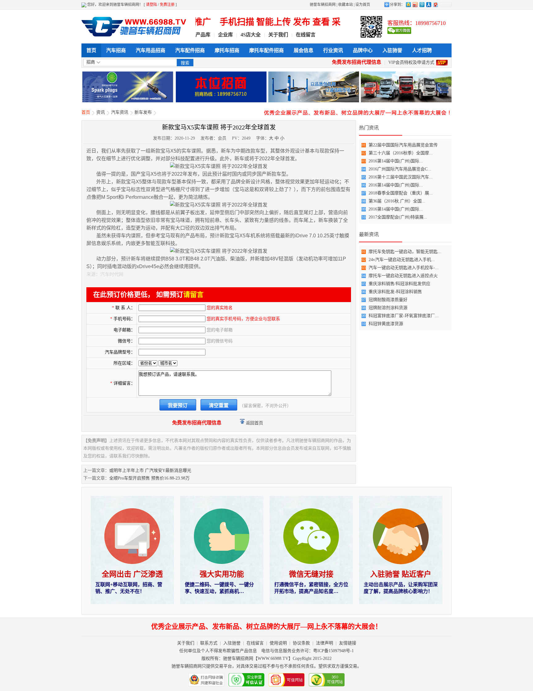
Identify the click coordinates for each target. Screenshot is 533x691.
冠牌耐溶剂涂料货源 (388, 307)
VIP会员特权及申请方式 (411, 62)
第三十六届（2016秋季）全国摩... (401, 153)
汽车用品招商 (150, 50)
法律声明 (324, 643)
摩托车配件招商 (266, 50)
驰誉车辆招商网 (323, 4)
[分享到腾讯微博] (421, 4)
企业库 (225, 34)
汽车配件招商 (190, 50)
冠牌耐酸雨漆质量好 (388, 299)
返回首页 (254, 423)
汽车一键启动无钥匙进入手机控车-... (404, 267)
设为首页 (362, 4)
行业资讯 (333, 50)
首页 (91, 50)
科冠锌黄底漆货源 (386, 323)
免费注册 (167, 4)
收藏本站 (345, 4)
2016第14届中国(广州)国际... (396, 161)
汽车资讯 (119, 112)
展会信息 (303, 50)
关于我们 (278, 34)
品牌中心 (363, 50)
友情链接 (347, 643)
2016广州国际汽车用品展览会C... (400, 169)
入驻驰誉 (392, 50)
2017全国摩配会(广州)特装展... (398, 217)
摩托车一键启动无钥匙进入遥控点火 (403, 275)
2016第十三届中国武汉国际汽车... (401, 177)
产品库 (203, 34)
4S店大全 (251, 34)
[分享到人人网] (428, 4)
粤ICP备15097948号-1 (333, 650)
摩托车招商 (227, 50)
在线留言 (306, 34)
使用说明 (278, 643)
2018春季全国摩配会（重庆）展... (401, 193)
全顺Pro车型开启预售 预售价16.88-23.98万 (149, 478)
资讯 (100, 112)
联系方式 (208, 643)
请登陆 (151, 4)
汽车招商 (116, 50)
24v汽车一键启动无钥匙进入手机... (402, 259)
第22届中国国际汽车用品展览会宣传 (403, 145)
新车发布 (143, 112)
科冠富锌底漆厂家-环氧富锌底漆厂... (404, 315)
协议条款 (301, 643)
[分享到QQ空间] (408, 4)
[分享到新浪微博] (414, 4)
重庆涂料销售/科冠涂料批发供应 (399, 283)
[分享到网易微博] (435, 4)
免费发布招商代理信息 (356, 62)
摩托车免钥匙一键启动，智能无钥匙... (405, 251)
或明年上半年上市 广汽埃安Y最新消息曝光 (150, 470)
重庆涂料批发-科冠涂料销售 (395, 291)
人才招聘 (422, 50)
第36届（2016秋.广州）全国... (397, 201)
